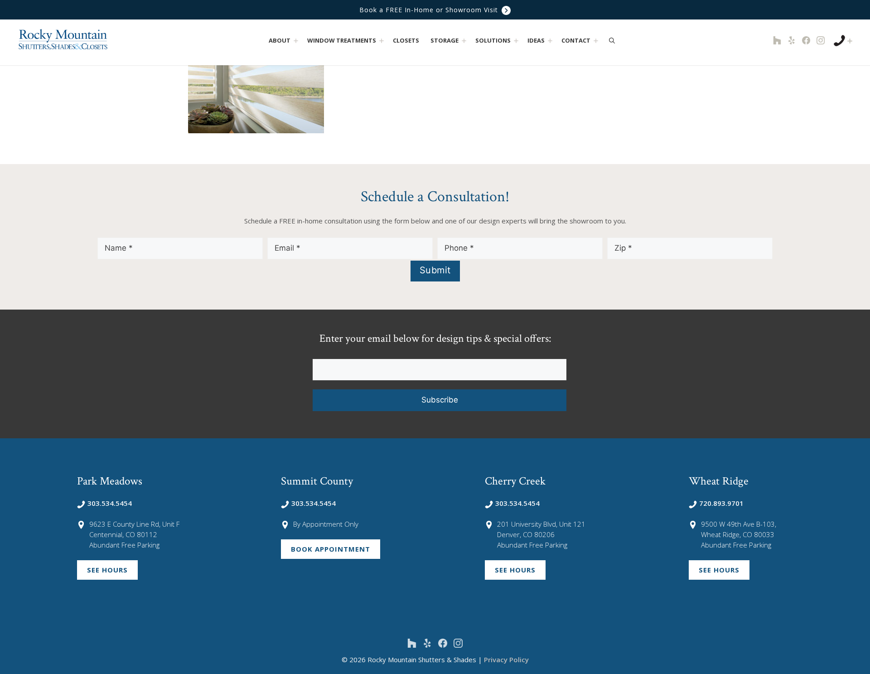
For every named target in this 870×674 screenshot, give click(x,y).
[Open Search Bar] (611, 40)
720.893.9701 (721, 503)
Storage (444, 40)
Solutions (493, 40)
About (279, 40)
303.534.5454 (109, 503)
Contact (575, 40)
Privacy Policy (506, 659)
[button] (295, 40)
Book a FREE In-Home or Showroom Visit (429, 9)
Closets (406, 40)
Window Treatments (341, 40)
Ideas (536, 40)
